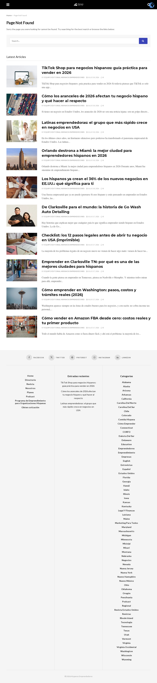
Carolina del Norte (126, 403)
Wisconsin (126, 655)
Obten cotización (30, 407)
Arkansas (126, 394)
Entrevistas (126, 465)
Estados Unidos (127, 473)
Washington (126, 651)
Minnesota (126, 539)
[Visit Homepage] (78, 4)
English (126, 461)
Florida (126, 477)
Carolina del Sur (126, 407)
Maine (126, 518)
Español (126, 469)
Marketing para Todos (126, 523)
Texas (126, 630)
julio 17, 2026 (93, 216)
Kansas (126, 502)
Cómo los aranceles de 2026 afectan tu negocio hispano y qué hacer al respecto (78, 394)
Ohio (126, 585)
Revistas (126, 614)
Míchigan (126, 535)
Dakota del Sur (126, 436)
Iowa (126, 498)
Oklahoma (126, 589)
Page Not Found (20, 15)
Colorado (126, 415)
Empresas (126, 456)
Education (126, 444)
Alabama (126, 382)
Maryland (126, 527)
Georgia (126, 481)
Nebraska (126, 556)
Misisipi (126, 543)
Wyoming (126, 659)
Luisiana (126, 514)
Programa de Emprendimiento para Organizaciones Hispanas (30, 401)
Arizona (126, 390)
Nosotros (30, 388)
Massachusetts (126, 531)
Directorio (30, 380)
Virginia (126, 643)
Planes (30, 392)
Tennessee (126, 626)
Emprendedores (126, 448)
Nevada (126, 564)
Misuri (126, 547)
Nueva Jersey (126, 568)
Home (9, 15)
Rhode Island (126, 618)
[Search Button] (143, 41)
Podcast (30, 396)
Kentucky (126, 506)
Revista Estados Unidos (126, 610)
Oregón (126, 593)
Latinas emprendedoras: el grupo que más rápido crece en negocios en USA (78, 407)
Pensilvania (126, 597)
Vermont (126, 638)
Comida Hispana (126, 419)
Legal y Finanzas (126, 510)
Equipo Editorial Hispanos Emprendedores (64, 77)
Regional (126, 605)
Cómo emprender (126, 423)
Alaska (126, 386)
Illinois (126, 494)
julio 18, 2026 (93, 77)
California (126, 398)
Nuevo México (126, 581)
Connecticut (126, 427)
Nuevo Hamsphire (126, 576)
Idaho (126, 489)
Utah (126, 634)
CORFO (126, 432)
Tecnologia (126, 622)
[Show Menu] (7, 4)
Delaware (126, 440)
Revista (30, 384)
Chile (126, 411)
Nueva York (126, 572)
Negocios (126, 560)
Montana (126, 552)
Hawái (126, 485)
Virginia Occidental (126, 647)
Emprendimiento (126, 452)
